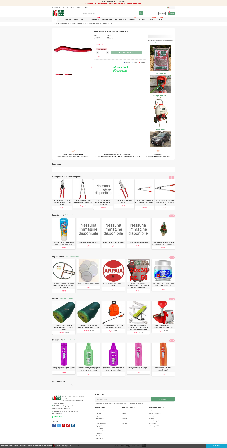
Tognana (125, 416)
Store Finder (65, 7)
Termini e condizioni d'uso (102, 411)
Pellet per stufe (154, 416)
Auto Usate (160, 129)
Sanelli (125, 418)
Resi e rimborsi (99, 418)
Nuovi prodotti (99, 431)
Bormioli (125, 413)
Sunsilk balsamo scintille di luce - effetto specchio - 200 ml (138, 368)
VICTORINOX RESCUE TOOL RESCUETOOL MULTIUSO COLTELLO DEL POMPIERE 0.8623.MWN (138, 327)
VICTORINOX (56, 7)
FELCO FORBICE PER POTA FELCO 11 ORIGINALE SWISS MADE (62, 202)
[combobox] (111, 13)
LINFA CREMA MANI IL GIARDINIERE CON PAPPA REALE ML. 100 (163, 284)
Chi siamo (98, 413)
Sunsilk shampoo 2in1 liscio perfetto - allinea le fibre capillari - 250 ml (64, 368)
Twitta (135, 62)
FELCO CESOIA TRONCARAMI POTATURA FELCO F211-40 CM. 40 (165, 202)
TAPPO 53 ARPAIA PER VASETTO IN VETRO (113, 284)
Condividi (127, 62)
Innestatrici (161, 74)
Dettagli (154, 42)
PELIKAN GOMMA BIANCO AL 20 (138, 242)
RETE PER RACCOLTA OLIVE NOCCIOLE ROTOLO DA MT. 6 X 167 (88, 326)
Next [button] (173, 177)
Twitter (59, 425)
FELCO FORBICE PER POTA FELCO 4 (124, 201)
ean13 (96, 39)
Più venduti (99, 433)
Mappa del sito (99, 438)
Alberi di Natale (154, 411)
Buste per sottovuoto (155, 413)
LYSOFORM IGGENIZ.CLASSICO (88, 242)
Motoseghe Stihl (154, 426)
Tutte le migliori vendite (72, 256)
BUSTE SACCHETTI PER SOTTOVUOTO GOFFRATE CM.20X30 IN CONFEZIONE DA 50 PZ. (138, 285)
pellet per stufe (119, 2)
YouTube (63, 425)
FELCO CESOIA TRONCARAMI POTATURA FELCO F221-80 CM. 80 (144, 202)
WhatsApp (88, 7)
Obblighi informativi (101, 423)
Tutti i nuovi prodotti (70, 340)
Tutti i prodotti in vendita (66, 298)
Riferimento (97, 37)
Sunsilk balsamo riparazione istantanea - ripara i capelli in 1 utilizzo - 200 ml (163, 368)
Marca (95, 35)
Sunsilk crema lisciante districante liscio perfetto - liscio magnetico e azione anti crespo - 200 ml (113, 368)
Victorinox (152, 418)
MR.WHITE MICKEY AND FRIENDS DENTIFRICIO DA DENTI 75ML (64, 243)
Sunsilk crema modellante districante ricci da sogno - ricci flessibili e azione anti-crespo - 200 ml (89, 368)
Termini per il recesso (101, 421)
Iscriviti (163, 399)
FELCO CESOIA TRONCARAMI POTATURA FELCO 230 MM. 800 (83, 201)
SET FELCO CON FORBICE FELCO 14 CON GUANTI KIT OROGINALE (103, 202)
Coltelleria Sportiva (155, 421)
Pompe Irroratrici (160, 95)
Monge (125, 421)
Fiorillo (125, 423)
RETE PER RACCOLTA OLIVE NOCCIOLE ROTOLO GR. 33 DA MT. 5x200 (64, 327)
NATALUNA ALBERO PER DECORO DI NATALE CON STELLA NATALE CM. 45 (163, 243)
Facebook (54, 425)
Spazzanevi (153, 423)
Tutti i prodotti (70, 215)
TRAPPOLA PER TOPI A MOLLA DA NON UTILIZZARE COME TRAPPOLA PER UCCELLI (63, 285)
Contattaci (81, 7)
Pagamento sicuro (100, 416)
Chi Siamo (73, 7)
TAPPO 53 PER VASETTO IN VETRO (88, 284)
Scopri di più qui (66, 446)
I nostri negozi (99, 428)
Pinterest (143, 62)
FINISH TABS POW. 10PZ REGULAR (113, 242)
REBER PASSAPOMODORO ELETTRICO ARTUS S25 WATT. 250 (163, 326)
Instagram (73, 425)
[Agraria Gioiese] (58, 13)
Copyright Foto (99, 426)
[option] (62, 194)
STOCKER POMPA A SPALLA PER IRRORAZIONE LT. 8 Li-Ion (113, 326)
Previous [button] (170, 177)
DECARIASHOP (127, 411)
